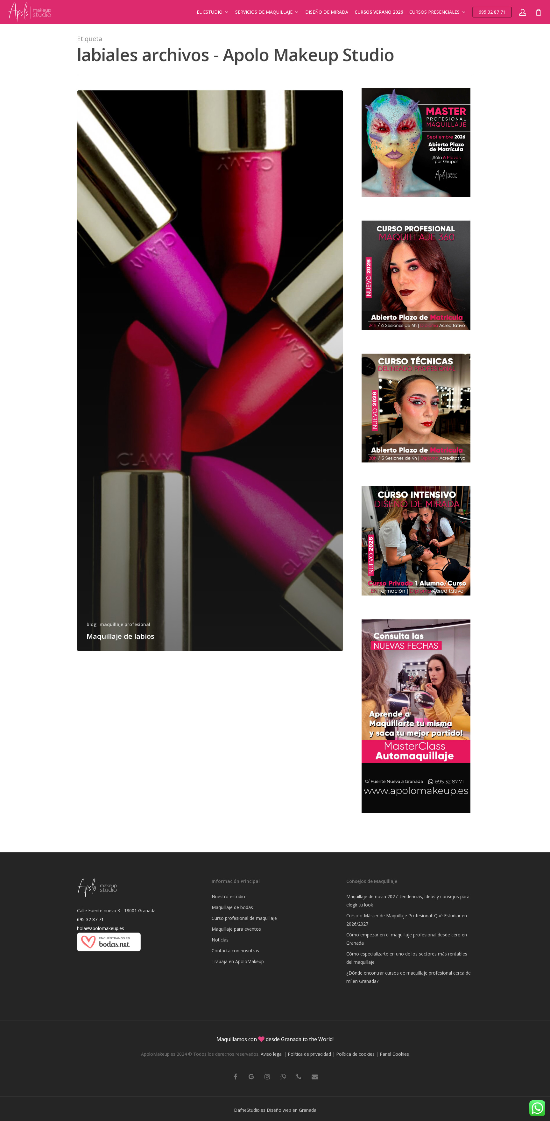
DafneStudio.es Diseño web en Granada (275, 1110)
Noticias (220, 940)
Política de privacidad (309, 1054)
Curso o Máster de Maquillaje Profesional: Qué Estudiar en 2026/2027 (406, 920)
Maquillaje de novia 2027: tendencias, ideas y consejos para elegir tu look (407, 900)
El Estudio (209, 12)
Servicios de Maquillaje (264, 12)
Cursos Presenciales (434, 12)
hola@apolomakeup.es (100, 928)
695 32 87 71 (492, 12)
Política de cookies (355, 1054)
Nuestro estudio (228, 896)
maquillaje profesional (125, 624)
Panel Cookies (394, 1054)
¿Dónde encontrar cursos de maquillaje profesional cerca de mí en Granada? (408, 977)
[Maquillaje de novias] (109, 954)
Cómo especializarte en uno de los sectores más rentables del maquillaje (406, 958)
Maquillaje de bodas (232, 907)
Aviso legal (272, 1054)
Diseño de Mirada (326, 12)
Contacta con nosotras (235, 951)
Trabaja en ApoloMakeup (238, 961)
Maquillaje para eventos (236, 929)
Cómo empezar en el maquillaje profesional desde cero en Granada (406, 939)
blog (91, 624)
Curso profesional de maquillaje (244, 918)
